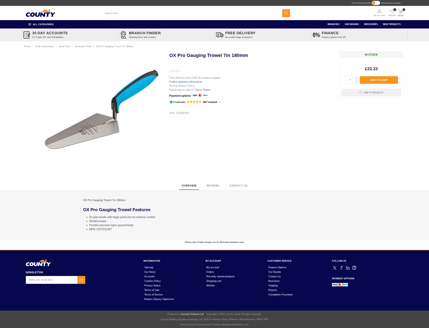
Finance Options (277, 267)
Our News (150, 271)
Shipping (273, 285)
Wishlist (210, 285)
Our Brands (352, 24)
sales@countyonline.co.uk (235, 324)
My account (379, 15)
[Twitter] (335, 267)
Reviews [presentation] (213, 185)
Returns (272, 290)
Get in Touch (202, 89)
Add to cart (379, 80)
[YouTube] (348, 267)
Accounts (149, 276)
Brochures (371, 24)
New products (392, 24)
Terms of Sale (151, 290)
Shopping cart (213, 280)
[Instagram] (354, 267)
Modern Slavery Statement (159, 299)
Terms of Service (153, 294)
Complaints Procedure (280, 294)
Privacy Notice (152, 285)
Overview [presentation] (189, 185)
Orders (210, 271)
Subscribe (81, 280)
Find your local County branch (196, 324)
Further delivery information (185, 81)
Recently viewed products (220, 276)
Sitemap (148, 267)
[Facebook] (341, 267)
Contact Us (274, 276)
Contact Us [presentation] (238, 185)
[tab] (189, 186)
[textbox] (191, 13)
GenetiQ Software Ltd (192, 314)
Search (286, 13)
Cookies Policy (152, 280)
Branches (334, 24)
